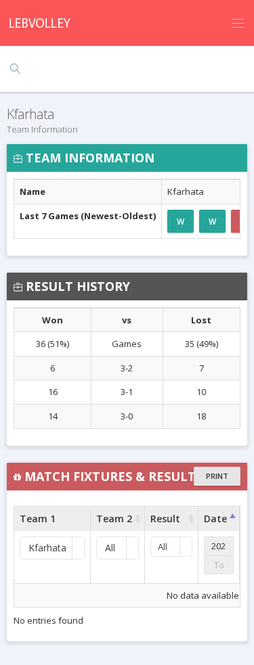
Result (165, 518)
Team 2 (114, 518)
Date (215, 518)
